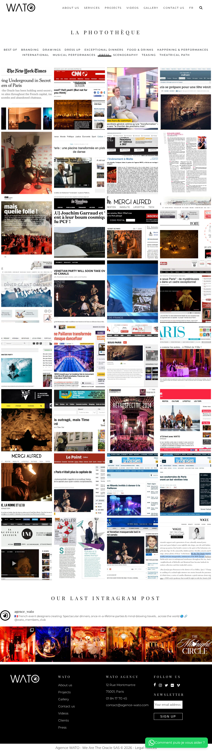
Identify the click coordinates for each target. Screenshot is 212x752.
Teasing (149, 54)
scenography (125, 54)
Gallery (151, 7)
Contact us (173, 7)
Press (104, 54)
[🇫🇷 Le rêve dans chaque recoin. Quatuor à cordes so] (53, 644)
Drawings (52, 49)
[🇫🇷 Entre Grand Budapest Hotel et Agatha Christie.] (17, 644)
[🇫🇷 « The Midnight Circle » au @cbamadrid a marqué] (159, 644)
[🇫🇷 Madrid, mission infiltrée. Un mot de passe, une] (194, 644)
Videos (132, 7)
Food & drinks (140, 49)
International (35, 54)
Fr (191, 7)
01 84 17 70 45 (116, 698)
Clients (63, 720)
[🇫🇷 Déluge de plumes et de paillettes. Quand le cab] (88, 644)
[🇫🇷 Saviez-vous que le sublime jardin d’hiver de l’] (123, 644)
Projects (113, 7)
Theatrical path (175, 54)
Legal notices (146, 748)
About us (70, 7)
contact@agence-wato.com (127, 705)
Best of (10, 49)
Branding (30, 49)
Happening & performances (182, 49)
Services (92, 7)
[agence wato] (20, 7)
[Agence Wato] (24, 678)
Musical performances (74, 54)
